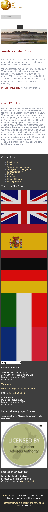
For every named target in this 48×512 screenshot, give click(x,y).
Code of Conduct (15, 179)
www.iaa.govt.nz (29, 481)
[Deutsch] (24, 275)
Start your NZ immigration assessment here (19, 170)
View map (6, 384)
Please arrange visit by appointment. (18, 388)
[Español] (24, 241)
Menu (20, 27)
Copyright (6, 496)
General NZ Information (18, 167)
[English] (24, 207)
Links (9, 164)
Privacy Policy (14, 181)
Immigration (12, 162)
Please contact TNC (10, 88)
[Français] (24, 344)
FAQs (10, 174)
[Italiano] (24, 310)
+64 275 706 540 (17, 393)
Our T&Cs (12, 177)
